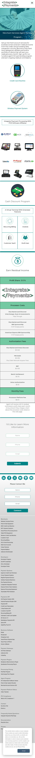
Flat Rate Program (5, 671)
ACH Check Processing (7, 542)
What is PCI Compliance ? (7, 698)
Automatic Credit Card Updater (9, 615)
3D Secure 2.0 (4, 618)
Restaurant (4, 634)
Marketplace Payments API (7, 620)
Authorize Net (4, 653)
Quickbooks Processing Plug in (9, 664)
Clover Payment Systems (7, 575)
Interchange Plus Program (7, 674)
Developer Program (6, 559)
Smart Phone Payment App (8, 639)
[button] (32, 3)
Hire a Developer (5, 564)
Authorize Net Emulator (7, 551)
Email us (3, 708)
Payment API (4, 604)
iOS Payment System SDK (7, 599)
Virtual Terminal (5, 547)
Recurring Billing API (6, 613)
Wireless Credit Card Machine (8, 535)
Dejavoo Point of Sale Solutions (9, 587)
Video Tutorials (5, 692)
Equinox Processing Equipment (9, 589)
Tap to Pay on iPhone (6, 641)
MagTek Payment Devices (7, 577)
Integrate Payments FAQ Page (8, 715)
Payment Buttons (5, 549)
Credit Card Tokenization (7, 606)
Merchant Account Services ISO (9, 685)
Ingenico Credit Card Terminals (9, 573)
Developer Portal (5, 566)
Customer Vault (5, 537)
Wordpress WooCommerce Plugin (9, 662)
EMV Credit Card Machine (7, 526)
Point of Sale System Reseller (8, 683)
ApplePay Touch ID (6, 625)
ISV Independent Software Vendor (9, 680)
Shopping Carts (5, 637)
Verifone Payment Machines (8, 580)
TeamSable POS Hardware (8, 591)
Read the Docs (4, 722)
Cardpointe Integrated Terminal (9, 584)
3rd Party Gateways (6, 650)
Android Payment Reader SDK (8, 601)
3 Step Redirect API (6, 608)
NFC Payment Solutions (7, 528)
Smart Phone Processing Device (9, 530)
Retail (2, 632)
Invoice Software (5, 644)
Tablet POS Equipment (6, 533)
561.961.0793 (4, 706)
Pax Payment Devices (6, 582)
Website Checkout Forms (7, 521)
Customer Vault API (6, 611)
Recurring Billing (5, 540)
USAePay (3, 655)
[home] (10, 4)
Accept (23, 751)
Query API (3, 622)
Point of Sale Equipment (7, 523)
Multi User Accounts (6, 544)
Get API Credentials (6, 561)
